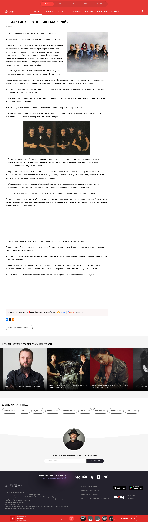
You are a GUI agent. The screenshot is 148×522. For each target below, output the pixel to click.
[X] (10, 319)
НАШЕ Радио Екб (97, 518)
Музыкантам (102, 11)
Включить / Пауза (12, 518)
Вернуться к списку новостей (19, 328)
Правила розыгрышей (90, 490)
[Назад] (79, 518)
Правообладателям (89, 494)
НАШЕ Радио (71, 518)
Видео (60, 11)
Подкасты (89, 11)
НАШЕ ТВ (100, 4)
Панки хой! (111, 518)
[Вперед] (114, 518)
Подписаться (95, 461)
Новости (36, 11)
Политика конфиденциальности (95, 498)
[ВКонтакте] (7, 319)
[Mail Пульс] (61, 312)
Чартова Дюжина (74, 11)
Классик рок (104, 518)
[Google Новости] (75, 312)
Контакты (115, 11)
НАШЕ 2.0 (83, 518)
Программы (48, 11)
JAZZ (72, 4)
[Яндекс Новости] (35, 312)
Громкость (61, 519)
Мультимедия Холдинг (13, 486)
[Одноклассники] (13, 319)
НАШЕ (47, 4)
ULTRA (86, 4)
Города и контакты (89, 486)
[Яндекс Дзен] (49, 312)
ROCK (60, 4)
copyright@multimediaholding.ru (24, 508)
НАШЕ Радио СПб (90, 518)
